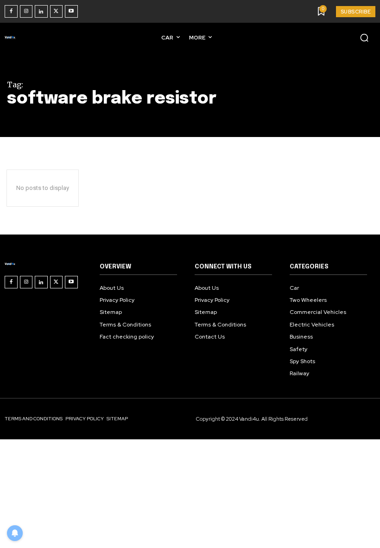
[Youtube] (71, 11)
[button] (364, 37)
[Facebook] (11, 11)
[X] (56, 11)
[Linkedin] (41, 11)
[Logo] (12, 37)
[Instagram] (26, 11)
